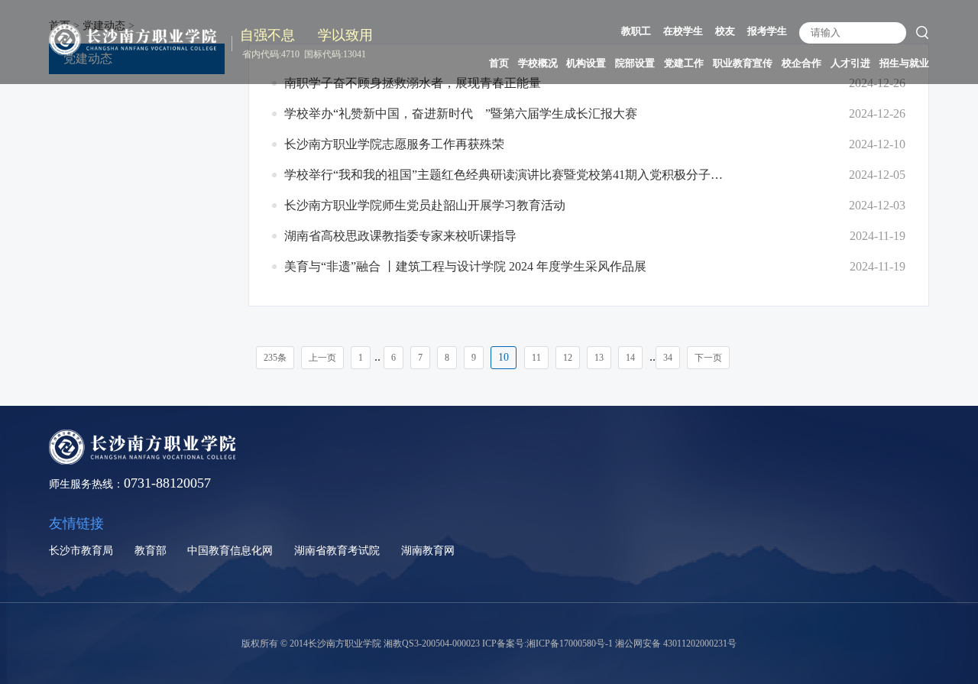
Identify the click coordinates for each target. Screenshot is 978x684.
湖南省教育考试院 (337, 550)
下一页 (708, 357)
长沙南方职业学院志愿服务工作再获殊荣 (394, 144)
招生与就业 (904, 63)
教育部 (150, 550)
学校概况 (538, 63)
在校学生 (683, 31)
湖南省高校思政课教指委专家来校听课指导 (400, 235)
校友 (725, 31)
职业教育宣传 (742, 63)
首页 (499, 63)
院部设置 (635, 63)
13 (599, 357)
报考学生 (767, 31)
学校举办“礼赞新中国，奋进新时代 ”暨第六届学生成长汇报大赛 (460, 113)
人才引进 (850, 63)
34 (667, 357)
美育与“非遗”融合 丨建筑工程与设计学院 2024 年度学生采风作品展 (465, 266)
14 (630, 357)
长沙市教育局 (81, 550)
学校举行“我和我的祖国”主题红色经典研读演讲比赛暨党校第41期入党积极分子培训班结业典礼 (506, 174)
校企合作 (801, 63)
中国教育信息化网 (230, 550)
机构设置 (586, 63)
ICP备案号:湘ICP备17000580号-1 (547, 643)
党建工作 (684, 63)
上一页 (322, 357)
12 (567, 357)
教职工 (636, 31)
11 (536, 357)
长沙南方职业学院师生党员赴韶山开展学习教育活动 (424, 205)
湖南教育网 (428, 550)
